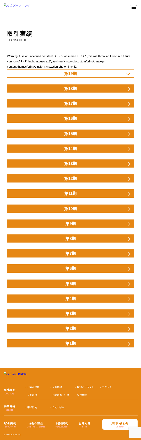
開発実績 (61, 425)
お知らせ (84, 425)
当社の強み (58, 407)
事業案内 (32, 407)
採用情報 (82, 395)
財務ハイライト (85, 387)
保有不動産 (36, 425)
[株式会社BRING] (71, 376)
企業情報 (57, 387)
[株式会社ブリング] (17, 7)
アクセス (107, 387)
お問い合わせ (120, 425)
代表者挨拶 (33, 387)
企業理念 (32, 395)
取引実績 (10, 425)
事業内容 (9, 408)
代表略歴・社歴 (60, 395)
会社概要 (9, 391)
